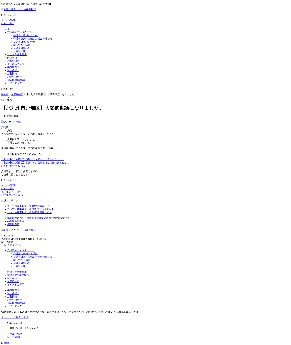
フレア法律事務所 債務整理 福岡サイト (29, 212)
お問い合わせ (14, 76)
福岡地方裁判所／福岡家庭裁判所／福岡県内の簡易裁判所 (38, 218)
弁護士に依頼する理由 (25, 35)
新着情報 (12, 73)
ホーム (11, 29)
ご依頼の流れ (20, 51)
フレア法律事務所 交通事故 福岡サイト (29, 206)
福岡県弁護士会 (15, 221)
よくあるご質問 (15, 64)
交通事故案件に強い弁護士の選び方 (32, 38)
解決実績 (12, 57)
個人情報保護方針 (17, 80)
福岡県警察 (13, 224)
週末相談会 (13, 70)
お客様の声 (13, 61)
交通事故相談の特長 (24, 41)
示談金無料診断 (21, 48)
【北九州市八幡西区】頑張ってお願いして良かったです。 (32, 159)
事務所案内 (13, 67)
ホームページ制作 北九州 (14, 317)
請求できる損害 (21, 45)
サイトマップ (14, 83)
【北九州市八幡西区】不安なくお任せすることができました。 (35, 162)
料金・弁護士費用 (17, 54)
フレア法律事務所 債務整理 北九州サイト (30, 209)
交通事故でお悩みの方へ (20, 32)
